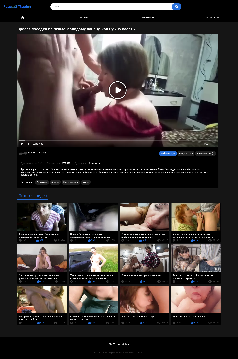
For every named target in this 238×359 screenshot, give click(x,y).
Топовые (82, 17)
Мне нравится (21, 153)
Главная (23, 17)
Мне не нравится (25, 153)
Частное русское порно (113, 353)
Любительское (70, 182)
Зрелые (55, 182)
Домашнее (42, 182)
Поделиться (186, 153)
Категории (212, 17)
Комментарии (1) (205, 153)
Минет (86, 182)
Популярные (147, 17)
